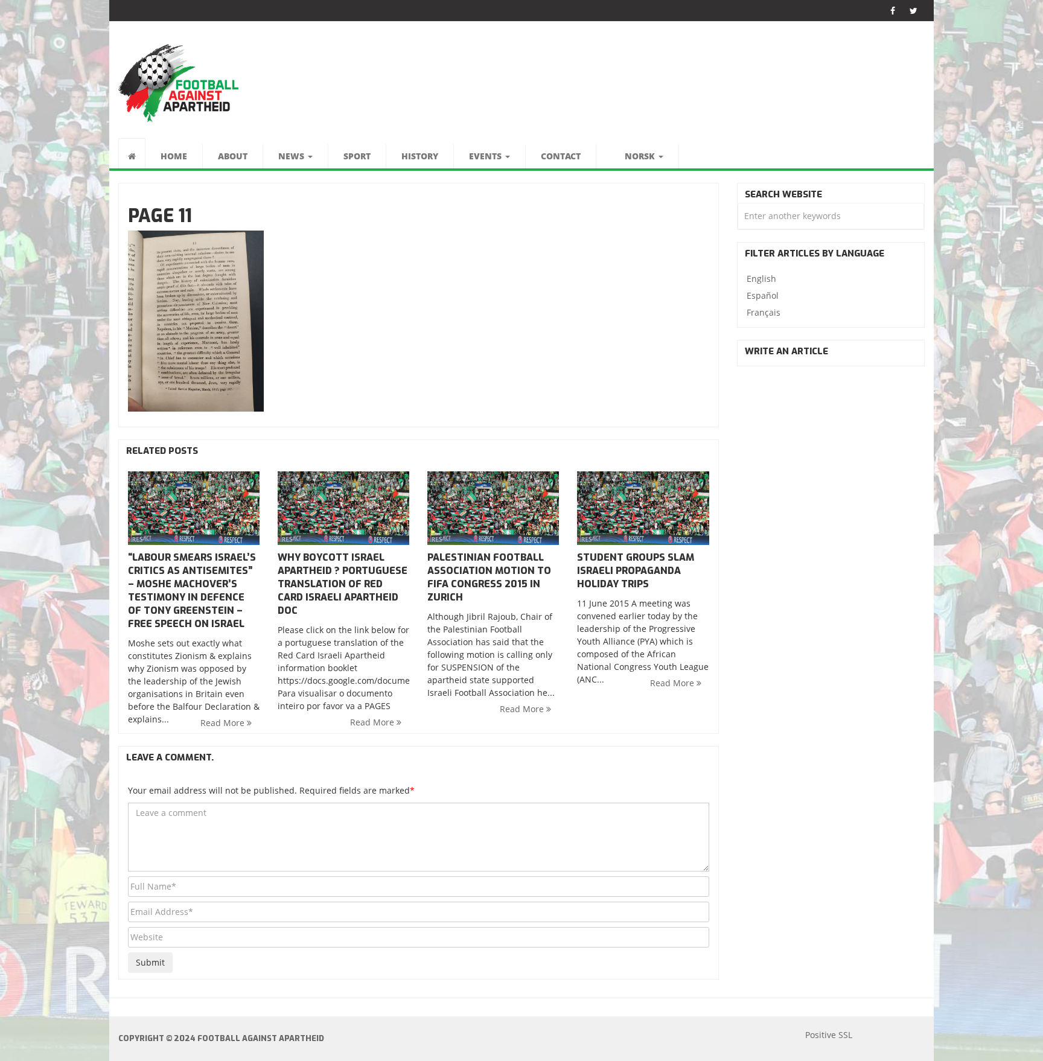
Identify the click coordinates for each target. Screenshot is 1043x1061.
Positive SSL (828, 1034)
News (292, 156)
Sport (357, 156)
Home (174, 156)
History (419, 156)
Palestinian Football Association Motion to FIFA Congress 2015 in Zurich (489, 577)
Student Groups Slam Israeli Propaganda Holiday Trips (635, 570)
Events (486, 156)
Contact (561, 156)
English (761, 278)
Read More (223, 722)
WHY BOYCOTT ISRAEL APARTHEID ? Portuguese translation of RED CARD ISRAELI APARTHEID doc (342, 584)
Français (763, 312)
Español (763, 295)
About (232, 156)
